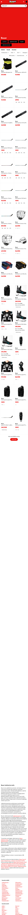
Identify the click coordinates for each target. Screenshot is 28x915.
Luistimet (4, 41)
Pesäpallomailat (5, 900)
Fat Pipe (3, 914)
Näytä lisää (14, 439)
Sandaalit (17, 889)
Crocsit (3, 884)
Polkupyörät (18, 882)
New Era (17, 906)
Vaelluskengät (18, 900)
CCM (3, 911)
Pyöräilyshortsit (18, 886)
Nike (16, 907)
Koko (12, 52)
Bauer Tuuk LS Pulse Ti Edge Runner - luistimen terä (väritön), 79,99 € (13, 860)
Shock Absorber (18, 914)
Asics (3, 908)
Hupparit (4, 889)
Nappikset (4, 899)
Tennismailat (18, 898)
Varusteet (14, 49)
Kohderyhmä (4, 52)
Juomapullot (4, 890)
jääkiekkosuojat (4, 841)
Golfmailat (4, 885)
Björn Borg (4, 910)
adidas (3, 906)
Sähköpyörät (18, 895)
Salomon (17, 913)
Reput (16, 888)
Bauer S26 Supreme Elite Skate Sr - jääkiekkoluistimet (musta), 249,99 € (13, 864)
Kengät (8, 49)
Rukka (16, 911)
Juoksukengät (5, 892)
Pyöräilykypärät (18, 884)
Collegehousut (5, 882)
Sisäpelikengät (18, 892)
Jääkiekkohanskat (6, 45)
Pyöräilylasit (17, 885)
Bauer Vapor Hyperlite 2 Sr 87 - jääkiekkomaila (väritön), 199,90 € (14, 862)
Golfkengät (4, 886)
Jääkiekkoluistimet (6, 895)
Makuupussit (4, 898)
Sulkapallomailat (19, 893)
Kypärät (22, 41)
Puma (16, 910)
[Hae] (25, 5)
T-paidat (17, 896)
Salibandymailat (18, 890)
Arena (3, 907)
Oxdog (16, 908)
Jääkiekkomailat (13, 41)
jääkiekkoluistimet (17, 816)
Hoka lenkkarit (5, 888)
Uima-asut (17, 899)
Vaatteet (3, 49)
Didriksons (4, 913)
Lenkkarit (4, 896)
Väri (18, 52)
